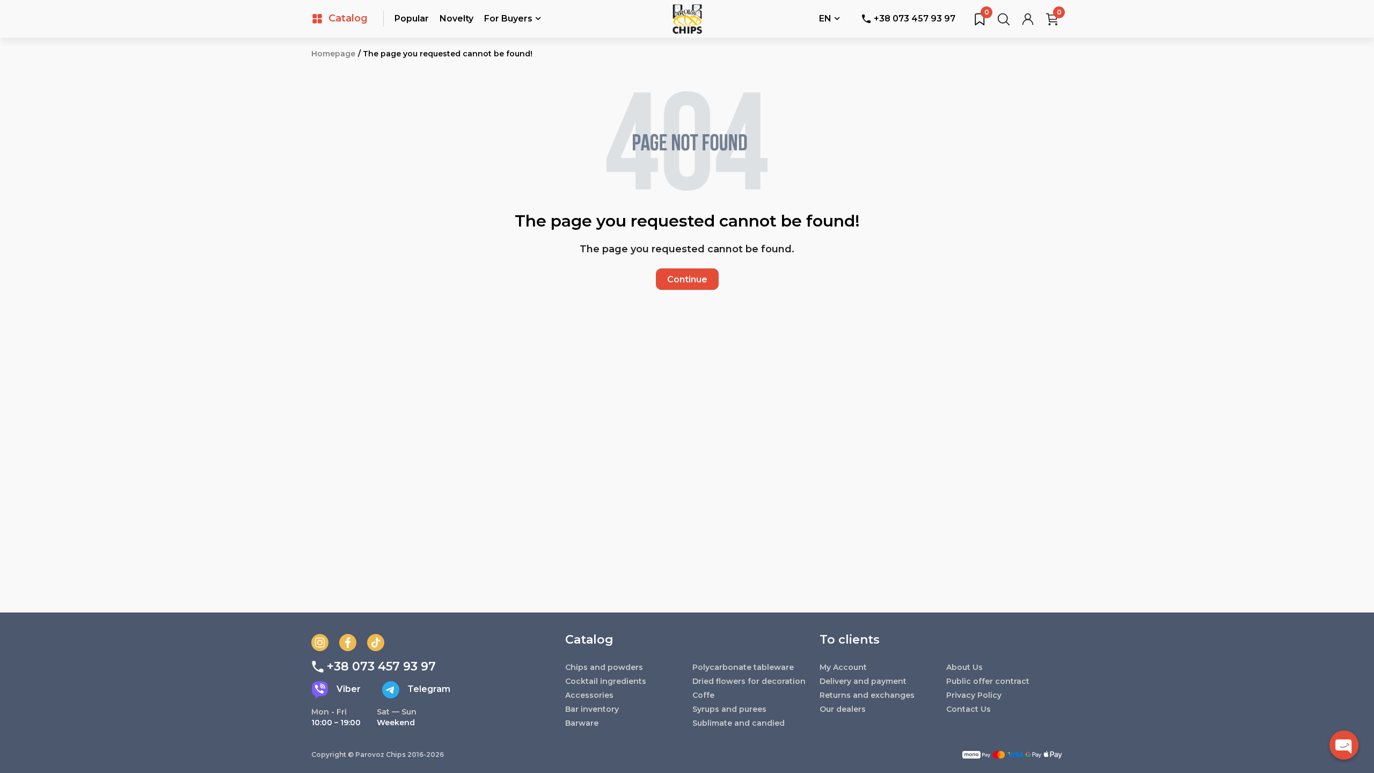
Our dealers (843, 709)
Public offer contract (987, 681)
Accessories (589, 695)
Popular (411, 18)
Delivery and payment (863, 681)
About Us (964, 667)
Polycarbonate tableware (743, 667)
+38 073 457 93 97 (914, 18)
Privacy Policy (974, 695)
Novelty (456, 18)
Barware (581, 723)
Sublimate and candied (738, 723)
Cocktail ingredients (605, 681)
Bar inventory (592, 709)
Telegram (428, 689)
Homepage (333, 54)
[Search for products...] (1003, 19)
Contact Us (968, 709)
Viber (349, 689)
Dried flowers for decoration (749, 681)
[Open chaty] (1343, 745)
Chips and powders (604, 667)
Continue (687, 279)
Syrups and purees (729, 709)
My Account (843, 667)
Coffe (703, 695)
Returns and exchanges (867, 695)
